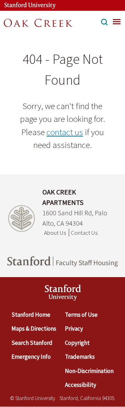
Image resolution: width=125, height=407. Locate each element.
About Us (55, 232)
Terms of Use (81, 314)
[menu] (116, 22)
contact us (65, 132)
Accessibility (80, 385)
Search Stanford (31, 343)
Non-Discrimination (89, 371)
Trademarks (80, 356)
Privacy (74, 328)
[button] (104, 23)
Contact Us (84, 232)
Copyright (77, 343)
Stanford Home (30, 314)
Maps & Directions (33, 328)
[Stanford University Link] (26, 5)
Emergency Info (31, 356)
